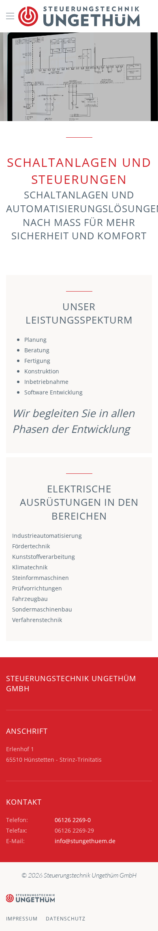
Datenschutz (65, 918)
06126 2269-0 (73, 820)
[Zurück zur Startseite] (79, 16)
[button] (10, 16)
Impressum (22, 918)
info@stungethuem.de (85, 841)
